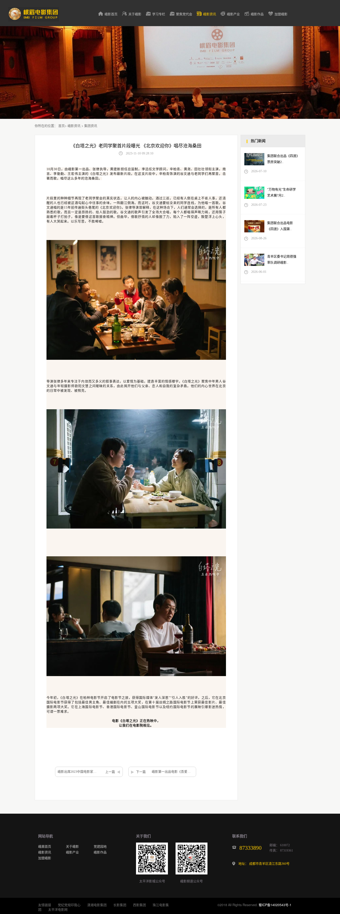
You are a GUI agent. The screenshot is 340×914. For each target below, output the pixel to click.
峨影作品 (257, 14)
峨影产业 (233, 14)
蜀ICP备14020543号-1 (275, 904)
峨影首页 (111, 14)
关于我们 (143, 836)
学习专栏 (158, 14)
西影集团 (139, 904)
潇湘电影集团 (97, 904)
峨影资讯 (209, 14)
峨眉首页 (44, 846)
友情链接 (44, 904)
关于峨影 (134, 14)
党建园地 (100, 846)
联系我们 (239, 836)
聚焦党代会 (184, 14)
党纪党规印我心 (69, 904)
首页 (61, 125)
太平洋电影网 (58, 909)
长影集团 (119, 904)
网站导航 (45, 836)
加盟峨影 (281, 14)
